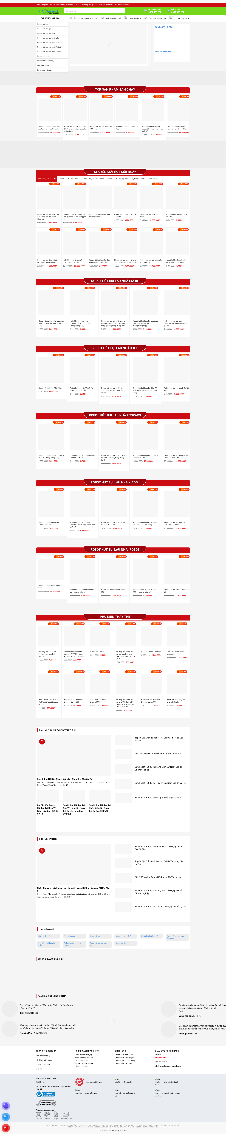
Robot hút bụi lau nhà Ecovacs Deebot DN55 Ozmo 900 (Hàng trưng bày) (145, 323)
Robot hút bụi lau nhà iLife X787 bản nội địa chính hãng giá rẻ (48, 216)
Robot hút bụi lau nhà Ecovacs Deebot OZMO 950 (176, 456)
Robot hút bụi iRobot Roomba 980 (50, 586)
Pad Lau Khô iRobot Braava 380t (98, 701)
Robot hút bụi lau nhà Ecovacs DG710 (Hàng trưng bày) (51, 456)
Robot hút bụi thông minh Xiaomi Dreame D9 (48, 523)
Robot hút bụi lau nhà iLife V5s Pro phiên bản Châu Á (125, 261)
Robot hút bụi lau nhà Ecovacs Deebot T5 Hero (82, 456)
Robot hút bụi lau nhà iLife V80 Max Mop (99, 215)
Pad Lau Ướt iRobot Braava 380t (175, 653)
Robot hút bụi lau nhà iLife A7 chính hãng (151, 261)
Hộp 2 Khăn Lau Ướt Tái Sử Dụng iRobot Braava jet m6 (48, 702)
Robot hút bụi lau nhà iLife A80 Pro (127, 127)
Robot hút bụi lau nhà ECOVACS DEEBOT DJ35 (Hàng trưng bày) (80, 323)
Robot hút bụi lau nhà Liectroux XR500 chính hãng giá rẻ (176, 323)
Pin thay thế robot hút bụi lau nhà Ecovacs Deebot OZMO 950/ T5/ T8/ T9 (125, 655)
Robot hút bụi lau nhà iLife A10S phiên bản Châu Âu (49, 127)
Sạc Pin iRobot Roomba (151, 652)
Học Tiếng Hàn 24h (119, 1131)
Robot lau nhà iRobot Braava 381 (113, 590)
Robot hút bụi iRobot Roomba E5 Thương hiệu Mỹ (82, 590)
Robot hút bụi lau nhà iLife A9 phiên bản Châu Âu (99, 261)
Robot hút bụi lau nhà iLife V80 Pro (101, 127)
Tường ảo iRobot (97, 652)
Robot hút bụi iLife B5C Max (149, 215)
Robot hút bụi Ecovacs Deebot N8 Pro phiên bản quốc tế (152, 128)
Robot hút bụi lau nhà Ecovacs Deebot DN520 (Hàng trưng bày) (51, 323)
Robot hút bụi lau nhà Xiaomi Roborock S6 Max (176, 523)
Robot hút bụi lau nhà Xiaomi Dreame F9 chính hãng (145, 523)
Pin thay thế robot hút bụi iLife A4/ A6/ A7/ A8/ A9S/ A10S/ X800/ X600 (74, 654)
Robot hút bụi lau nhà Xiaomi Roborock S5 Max (113, 523)
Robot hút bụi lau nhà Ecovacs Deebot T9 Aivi (177, 127)
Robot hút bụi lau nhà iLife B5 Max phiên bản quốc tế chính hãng (75, 128)
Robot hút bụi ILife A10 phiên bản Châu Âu (72, 261)
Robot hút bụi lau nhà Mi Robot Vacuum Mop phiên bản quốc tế (82, 524)
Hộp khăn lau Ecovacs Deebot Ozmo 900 (73, 701)
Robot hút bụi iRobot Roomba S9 (176, 590)
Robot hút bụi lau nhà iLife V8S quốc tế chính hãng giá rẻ (74, 216)
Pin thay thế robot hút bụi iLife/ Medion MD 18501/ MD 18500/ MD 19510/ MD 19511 (125, 703)
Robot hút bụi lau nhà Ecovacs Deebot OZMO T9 (145, 456)
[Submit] (122, 10)
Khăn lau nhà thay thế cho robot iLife (176, 701)
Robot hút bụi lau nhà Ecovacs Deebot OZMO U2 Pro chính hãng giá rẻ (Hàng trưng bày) (113, 323)
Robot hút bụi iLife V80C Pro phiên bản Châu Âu (47, 261)
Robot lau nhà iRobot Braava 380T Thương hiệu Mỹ (145, 590)
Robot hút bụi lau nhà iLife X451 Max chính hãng (176, 261)
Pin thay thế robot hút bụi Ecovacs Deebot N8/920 (47, 654)
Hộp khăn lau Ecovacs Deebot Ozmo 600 (150, 701)
